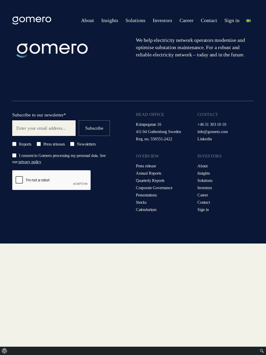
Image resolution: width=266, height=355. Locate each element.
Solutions (204, 180)
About (202, 166)
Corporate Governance (154, 188)
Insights (203, 173)
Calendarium (146, 209)
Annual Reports (148, 173)
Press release (146, 166)
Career (202, 195)
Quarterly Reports (150, 180)
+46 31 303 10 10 (211, 124)
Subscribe (94, 128)
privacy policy (29, 162)
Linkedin (204, 139)
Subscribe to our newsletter (39, 114)
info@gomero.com (212, 131)
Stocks (141, 202)
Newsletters (86, 144)
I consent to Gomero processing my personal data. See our (59, 158)
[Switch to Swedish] (249, 20)
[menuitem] (4, 351)
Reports (24, 144)
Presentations (146, 195)
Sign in (203, 209)
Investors (204, 188)
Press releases (53, 144)
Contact (203, 202)
